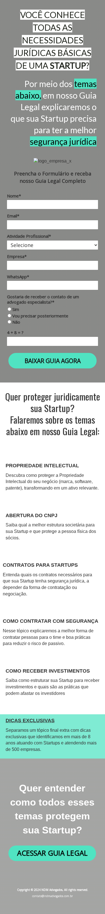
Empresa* (17, 256)
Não (15, 322)
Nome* (14, 196)
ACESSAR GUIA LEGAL (52, 853)
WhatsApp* (18, 276)
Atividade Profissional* (29, 236)
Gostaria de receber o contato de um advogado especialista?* (43, 299)
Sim (15, 309)
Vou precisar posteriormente (39, 316)
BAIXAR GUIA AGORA (53, 361)
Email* (13, 216)
